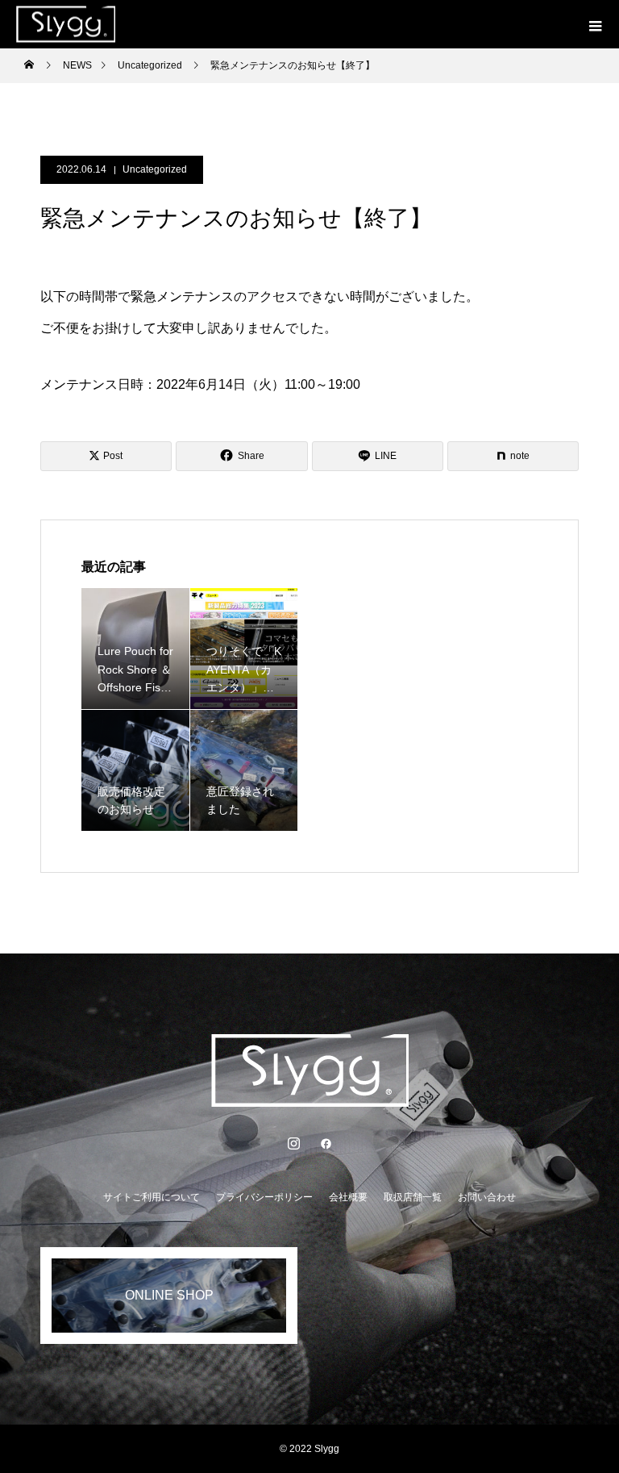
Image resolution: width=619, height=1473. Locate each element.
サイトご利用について (151, 1197)
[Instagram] (293, 1143)
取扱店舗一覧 (413, 1197)
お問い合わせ (487, 1197)
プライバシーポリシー (264, 1197)
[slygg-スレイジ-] (309, 1070)
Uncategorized (155, 169)
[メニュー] (595, 24)
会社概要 (348, 1197)
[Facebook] (326, 1143)
